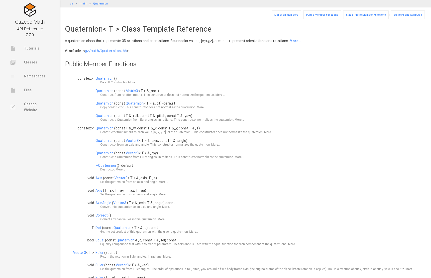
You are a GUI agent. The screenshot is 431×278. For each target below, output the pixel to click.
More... (295, 41)
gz (71, 3)
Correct (102, 215)
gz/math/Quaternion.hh (106, 51)
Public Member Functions (322, 14)
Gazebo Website (23, 107)
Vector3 (132, 141)
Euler (100, 253)
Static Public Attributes (408, 14)
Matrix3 (132, 91)
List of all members (286, 14)
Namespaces (27, 76)
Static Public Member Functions (366, 14)
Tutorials (24, 48)
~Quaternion (106, 165)
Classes (23, 62)
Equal (100, 240)
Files (21, 90)
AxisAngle (103, 203)
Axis (99, 178)
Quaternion (100, 3)
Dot (98, 228)
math (83, 3)
